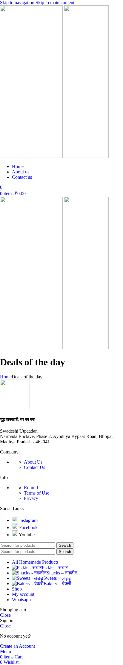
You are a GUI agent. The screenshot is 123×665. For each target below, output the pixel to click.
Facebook (28, 527)
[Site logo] (32, 156)
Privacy (31, 498)
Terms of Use (36, 492)
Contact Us (34, 467)
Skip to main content (55, 2)
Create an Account (17, 646)
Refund (31, 487)
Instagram (28, 520)
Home (6, 376)
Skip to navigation (18, 2)
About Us (33, 461)
